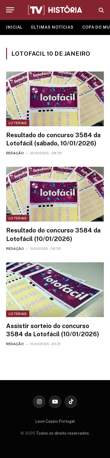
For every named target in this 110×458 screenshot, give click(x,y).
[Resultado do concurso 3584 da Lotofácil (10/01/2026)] (55, 194)
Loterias (18, 123)
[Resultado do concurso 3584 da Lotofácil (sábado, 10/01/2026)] (55, 99)
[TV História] (55, 10)
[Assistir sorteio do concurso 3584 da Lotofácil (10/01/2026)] (55, 289)
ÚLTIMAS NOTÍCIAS (52, 27)
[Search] (100, 10)
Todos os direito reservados (62, 433)
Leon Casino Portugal (55, 421)
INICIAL (14, 27)
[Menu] (10, 10)
